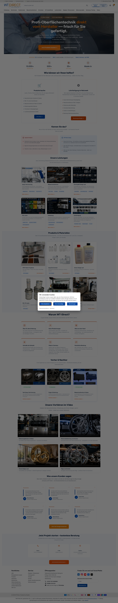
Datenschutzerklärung (44, 308)
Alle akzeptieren (45, 304)
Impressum (52, 308)
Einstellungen (72, 304)
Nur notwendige (59, 304)
